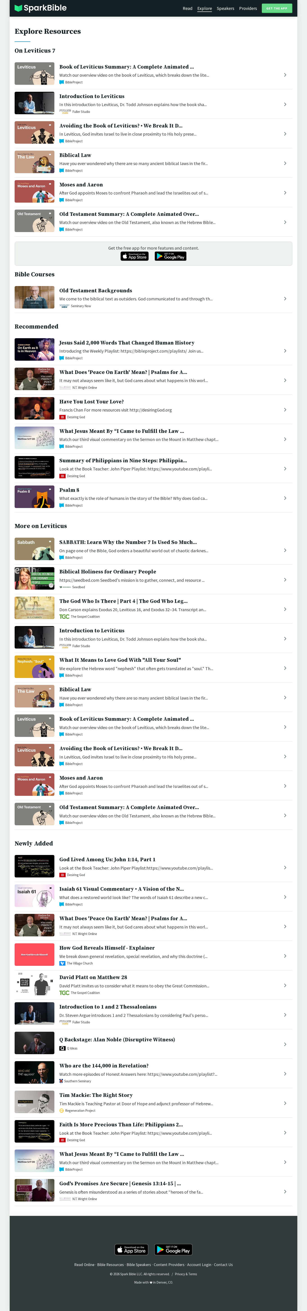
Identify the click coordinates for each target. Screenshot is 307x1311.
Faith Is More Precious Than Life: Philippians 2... (121, 1124)
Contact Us (223, 1264)
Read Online (84, 1264)
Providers (248, 8)
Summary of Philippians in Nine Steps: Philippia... (123, 460)
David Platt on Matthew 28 (93, 977)
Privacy (180, 1274)
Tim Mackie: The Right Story (96, 1095)
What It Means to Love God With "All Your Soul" (120, 660)
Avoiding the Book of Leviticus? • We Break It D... (120, 126)
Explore (204, 8)
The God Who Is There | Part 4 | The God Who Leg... (123, 601)
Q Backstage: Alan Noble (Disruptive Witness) (117, 1039)
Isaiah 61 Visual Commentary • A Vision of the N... (121, 889)
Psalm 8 (69, 490)
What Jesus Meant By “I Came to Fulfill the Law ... (121, 431)
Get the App (276, 8)
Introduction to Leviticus (92, 96)
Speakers (225, 8)
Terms (192, 1274)
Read (187, 8)
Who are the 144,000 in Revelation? (104, 1066)
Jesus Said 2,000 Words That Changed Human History (127, 343)
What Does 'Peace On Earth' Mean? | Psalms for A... (123, 372)
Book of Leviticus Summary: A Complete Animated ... (126, 67)
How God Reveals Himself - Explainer (107, 948)
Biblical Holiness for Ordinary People (107, 571)
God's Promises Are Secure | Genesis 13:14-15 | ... (120, 1183)
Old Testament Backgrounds (95, 290)
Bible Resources (110, 1264)
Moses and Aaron (81, 184)
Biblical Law (75, 155)
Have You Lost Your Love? (91, 401)
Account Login (199, 1264)
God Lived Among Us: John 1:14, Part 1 (107, 859)
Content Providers (169, 1264)
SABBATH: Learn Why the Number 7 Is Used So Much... (128, 542)
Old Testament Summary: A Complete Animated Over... (129, 214)
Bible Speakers (139, 1264)
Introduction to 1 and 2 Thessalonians (108, 1007)
